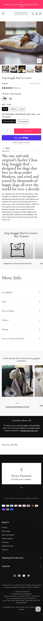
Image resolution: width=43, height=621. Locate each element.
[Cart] (40, 13)
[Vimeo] (28, 575)
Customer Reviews (7, 538)
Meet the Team (6, 531)
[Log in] (36, 13)
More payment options (21, 142)
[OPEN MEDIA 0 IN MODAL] (39, 60)
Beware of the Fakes (7, 546)
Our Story (4, 527)
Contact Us (5, 549)
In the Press (5, 542)
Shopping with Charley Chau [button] (12, 558)
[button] (3, 13)
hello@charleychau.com (29, 430)
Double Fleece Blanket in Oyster (17, 407)
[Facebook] (19, 575)
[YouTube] (23, 575)
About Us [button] (5, 522)
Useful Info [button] (6, 566)
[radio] (4, 98)
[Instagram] (14, 575)
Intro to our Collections (8, 535)
